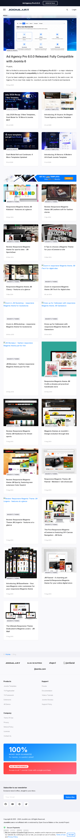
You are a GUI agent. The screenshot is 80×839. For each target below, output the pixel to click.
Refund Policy (8, 727)
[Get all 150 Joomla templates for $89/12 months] (40, 178)
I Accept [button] (71, 834)
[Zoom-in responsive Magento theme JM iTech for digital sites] (59, 281)
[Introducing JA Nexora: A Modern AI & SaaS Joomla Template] (59, 149)
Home (8, 654)
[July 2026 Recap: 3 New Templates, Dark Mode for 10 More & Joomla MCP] (21, 110)
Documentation (47, 691)
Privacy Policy (13, 837)
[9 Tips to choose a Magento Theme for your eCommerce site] (59, 242)
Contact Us (7, 736)
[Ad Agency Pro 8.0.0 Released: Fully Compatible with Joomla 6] (40, 54)
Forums (44, 686)
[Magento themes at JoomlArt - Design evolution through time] (59, 422)
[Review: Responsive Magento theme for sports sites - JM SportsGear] (21, 242)
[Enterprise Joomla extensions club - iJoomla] (40, 669)
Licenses (7, 731)
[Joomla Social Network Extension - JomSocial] (68, 663)
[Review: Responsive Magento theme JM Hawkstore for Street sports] (21, 422)
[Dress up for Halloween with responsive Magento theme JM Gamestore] (59, 320)
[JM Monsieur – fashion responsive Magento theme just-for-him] (21, 369)
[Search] (67, 10)
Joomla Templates (10, 686)
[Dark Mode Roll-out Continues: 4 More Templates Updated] (21, 149)
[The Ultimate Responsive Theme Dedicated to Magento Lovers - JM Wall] (21, 620)
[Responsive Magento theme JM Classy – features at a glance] (21, 281)
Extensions (7, 700)
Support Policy (47, 704)
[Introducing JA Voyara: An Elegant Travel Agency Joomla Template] (59, 110)
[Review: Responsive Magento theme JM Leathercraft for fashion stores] (59, 202)
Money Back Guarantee (21, 752)
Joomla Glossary (47, 700)
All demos (7, 704)
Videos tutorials (47, 695)
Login (74, 10)
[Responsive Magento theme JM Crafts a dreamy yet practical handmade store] (59, 369)
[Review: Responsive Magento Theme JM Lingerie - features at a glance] (21, 520)
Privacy (6, 722)
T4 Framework (9, 695)
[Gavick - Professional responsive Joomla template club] (35, 663)
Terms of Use (61, 835)
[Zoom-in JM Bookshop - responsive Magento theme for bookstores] (21, 320)
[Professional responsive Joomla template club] (52, 663)
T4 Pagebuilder (9, 691)
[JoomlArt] (18, 9)
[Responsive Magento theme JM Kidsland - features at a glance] (21, 202)
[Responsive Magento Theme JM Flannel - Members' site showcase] (59, 471)
